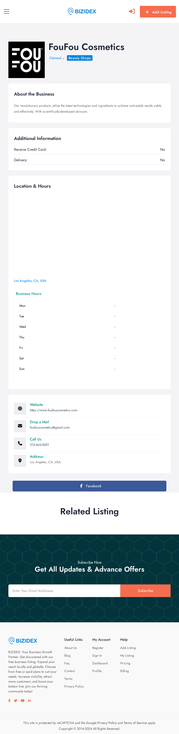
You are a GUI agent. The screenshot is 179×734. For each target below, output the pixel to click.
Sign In (97, 655)
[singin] (132, 11)
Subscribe (145, 590)
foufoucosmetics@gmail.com (50, 427)
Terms (68, 678)
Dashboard (100, 663)
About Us (70, 647)
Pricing (125, 663)
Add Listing (162, 12)
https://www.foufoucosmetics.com (53, 410)
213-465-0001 (39, 444)
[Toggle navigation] (6, 11)
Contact (69, 671)
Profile (96, 671)
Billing (124, 671)
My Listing (127, 655)
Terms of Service (135, 722)
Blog (67, 655)
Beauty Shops (80, 58)
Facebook (93, 486)
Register (97, 647)
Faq (66, 663)
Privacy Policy (74, 686)
